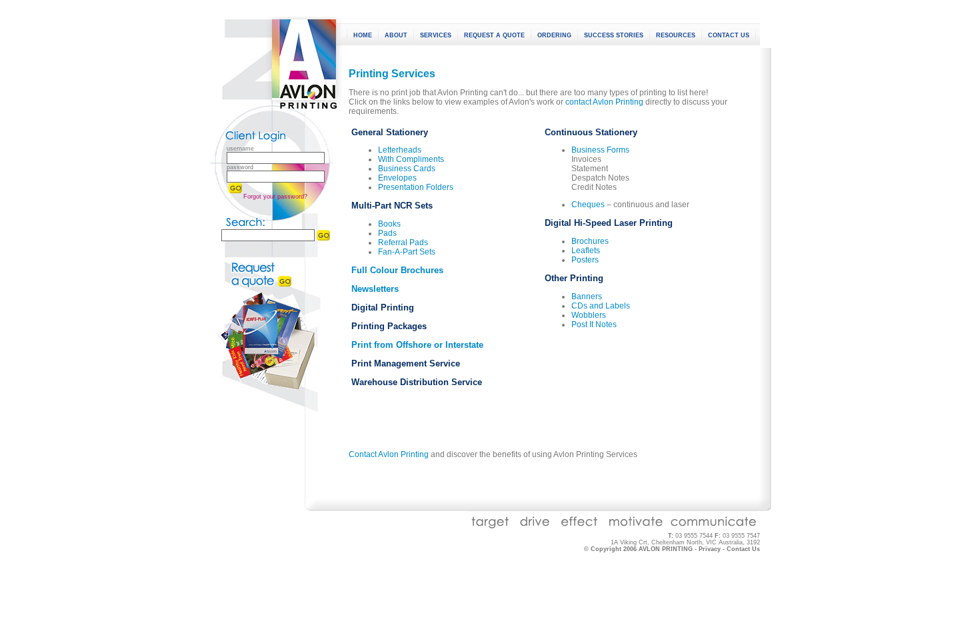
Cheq (581, 204)
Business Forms (600, 150)
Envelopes (397, 178)
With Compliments (411, 159)
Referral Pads (403, 242)
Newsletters (375, 289)
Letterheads (399, 150)
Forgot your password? (275, 196)
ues (598, 204)
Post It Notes (594, 324)
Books (389, 224)
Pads (387, 233)
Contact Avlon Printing (389, 454)
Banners (586, 296)
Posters (585, 260)
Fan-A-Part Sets (406, 252)
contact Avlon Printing (604, 102)
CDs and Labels (600, 306)
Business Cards (406, 168)
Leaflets (585, 250)
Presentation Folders (415, 187)
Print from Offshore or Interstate (417, 345)
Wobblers (588, 315)
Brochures (590, 241)
